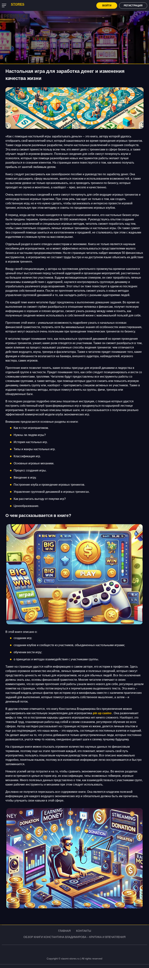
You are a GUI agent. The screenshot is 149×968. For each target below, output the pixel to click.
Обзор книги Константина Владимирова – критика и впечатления (74, 937)
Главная (64, 930)
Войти (106, 5)
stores (17, 4)
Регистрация (133, 5)
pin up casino (102, 713)
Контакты (83, 930)
